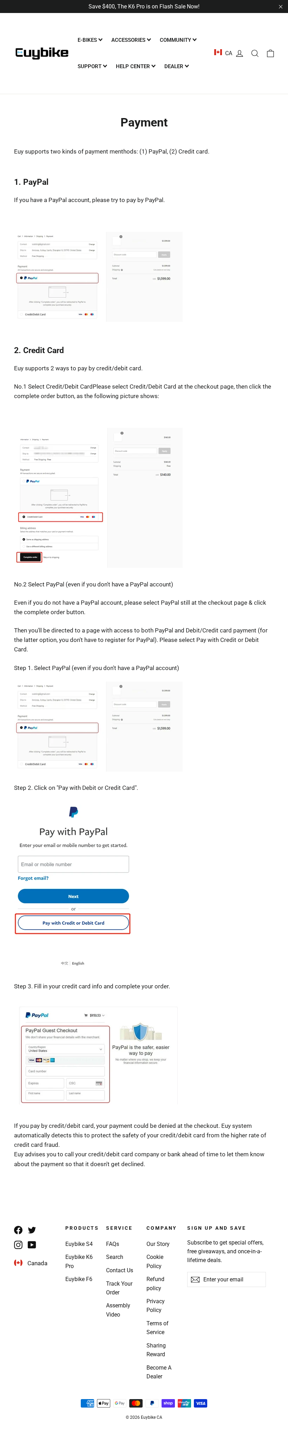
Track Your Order (119, 1288)
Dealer (174, 66)
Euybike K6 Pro (79, 1261)
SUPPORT (90, 66)
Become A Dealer (158, 1372)
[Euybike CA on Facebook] (18, 1230)
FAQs (112, 1244)
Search (114, 1257)
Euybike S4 (79, 1244)
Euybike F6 (78, 1279)
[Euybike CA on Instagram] (18, 1244)
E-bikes (88, 40)
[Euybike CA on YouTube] (32, 1244)
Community (176, 40)
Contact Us (119, 1270)
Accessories (129, 40)
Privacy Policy (155, 1305)
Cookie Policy (154, 1261)
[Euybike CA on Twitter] (32, 1230)
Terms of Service (157, 1328)
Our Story (158, 1244)
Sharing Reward (156, 1350)
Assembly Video (118, 1310)
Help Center (133, 66)
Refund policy (155, 1283)
